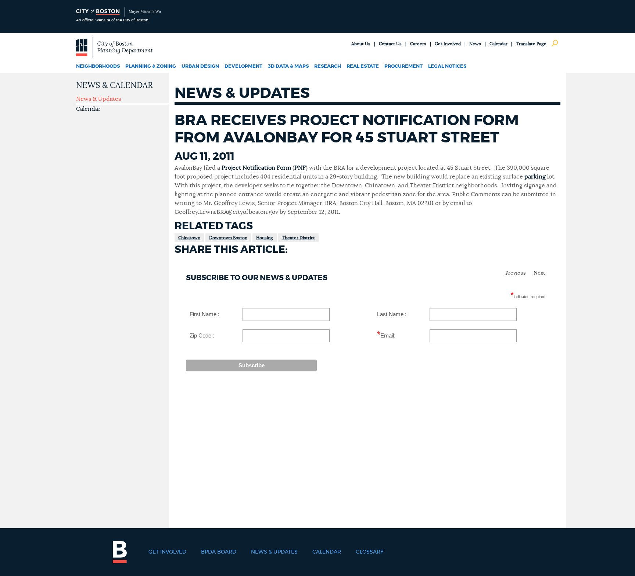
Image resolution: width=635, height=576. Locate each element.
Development (243, 66)
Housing (264, 238)
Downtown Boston (228, 238)
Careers (418, 44)
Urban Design (200, 66)
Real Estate (363, 66)
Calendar (498, 44)
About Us (360, 44)
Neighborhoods (98, 66)
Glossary (370, 552)
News (475, 44)
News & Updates (98, 99)
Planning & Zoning (150, 66)
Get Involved (448, 44)
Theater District (298, 238)
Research (327, 66)
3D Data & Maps (288, 66)
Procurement (403, 66)
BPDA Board (218, 552)
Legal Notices (447, 66)
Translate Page (531, 44)
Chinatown (189, 238)
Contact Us (390, 44)
